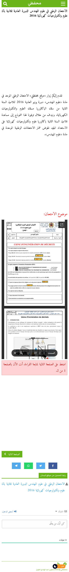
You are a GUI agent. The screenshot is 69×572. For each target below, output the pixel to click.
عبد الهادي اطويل (42, 569)
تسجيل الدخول (8, 512)
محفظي (34, 3)
